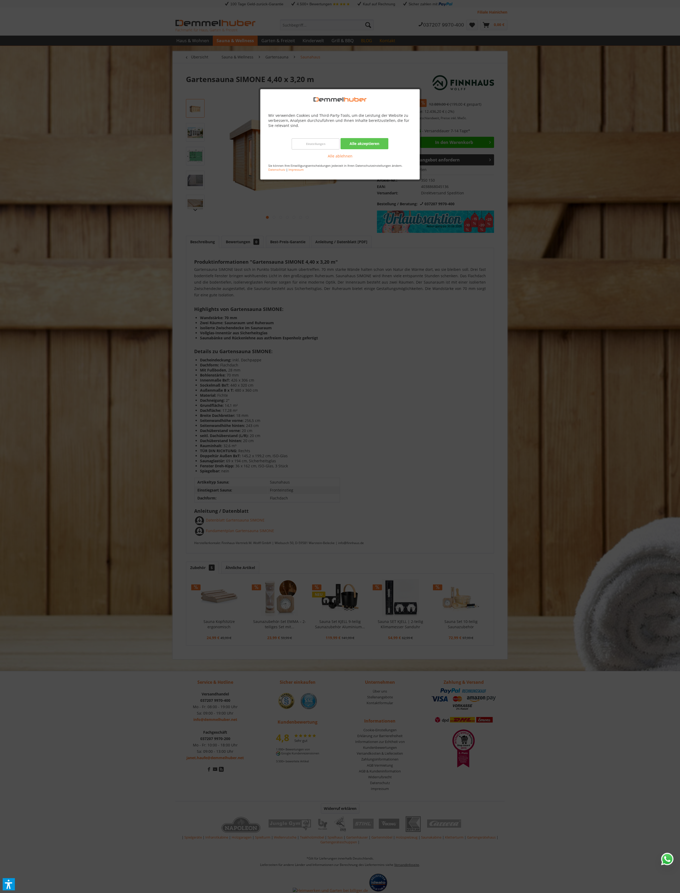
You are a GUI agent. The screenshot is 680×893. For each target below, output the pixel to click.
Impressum (296, 170)
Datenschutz (276, 170)
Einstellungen (315, 144)
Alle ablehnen (340, 156)
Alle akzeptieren (364, 143)
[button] (9, 884)
